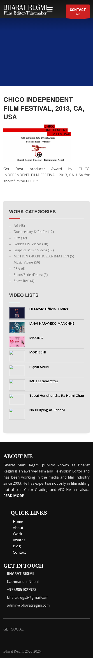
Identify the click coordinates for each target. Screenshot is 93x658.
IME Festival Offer (43, 381)
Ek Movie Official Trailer (48, 309)
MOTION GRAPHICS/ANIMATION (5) (44, 256)
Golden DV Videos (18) (31, 244)
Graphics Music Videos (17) (34, 250)
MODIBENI (37, 352)
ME (78, 11)
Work (17, 533)
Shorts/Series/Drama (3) (31, 275)
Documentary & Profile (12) (34, 232)
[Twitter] (42, 630)
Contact (19, 552)
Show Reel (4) (24, 281)
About (18, 527)
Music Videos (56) (27, 262)
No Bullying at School (47, 410)
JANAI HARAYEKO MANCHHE (51, 323)
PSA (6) (19, 269)
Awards (19, 539)
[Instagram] (75, 630)
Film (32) (20, 238)
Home (18, 521)
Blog (17, 545)
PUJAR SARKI (39, 366)
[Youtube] (64, 630)
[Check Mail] (10, 638)
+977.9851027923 (21, 589)
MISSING (36, 337)
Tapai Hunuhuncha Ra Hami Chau (56, 395)
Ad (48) (19, 225)
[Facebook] (31, 630)
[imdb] (53, 630)
